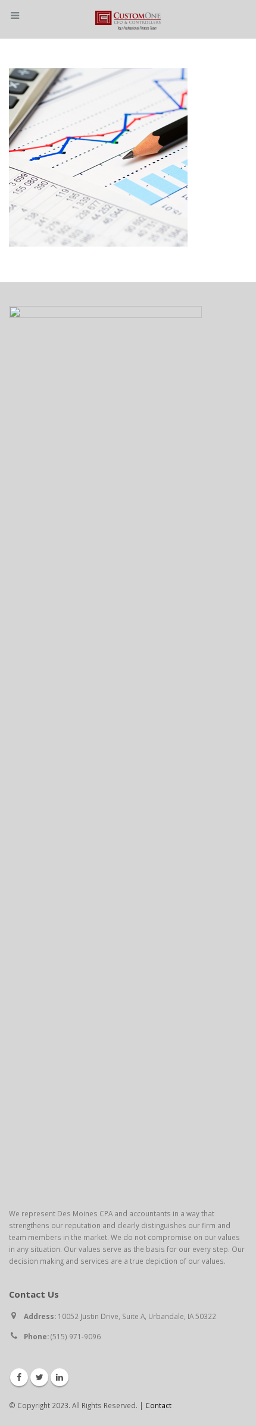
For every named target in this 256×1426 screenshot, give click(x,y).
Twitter (39, 1377)
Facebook (19, 1377)
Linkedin (59, 1377)
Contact (158, 1405)
